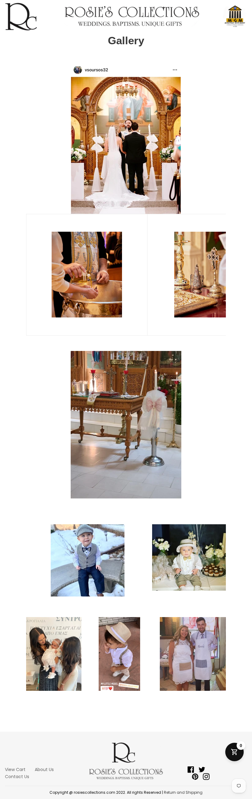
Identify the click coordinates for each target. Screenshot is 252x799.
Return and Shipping (183, 792)
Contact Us (17, 776)
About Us (44, 769)
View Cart (15, 769)
